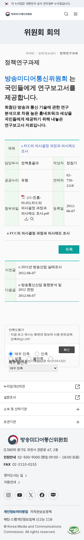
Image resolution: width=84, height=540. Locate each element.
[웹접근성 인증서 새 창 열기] (73, 528)
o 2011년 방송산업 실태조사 (40, 267)
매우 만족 (22, 354)
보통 (18, 358)
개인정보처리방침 (16, 512)
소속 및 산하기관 (15, 409)
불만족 (38, 358)
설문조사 (10, 397)
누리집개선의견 (14, 386)
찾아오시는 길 (14, 475)
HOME (30, 53)
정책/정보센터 (47, 53)
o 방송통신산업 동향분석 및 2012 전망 (40, 287)
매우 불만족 (18, 363)
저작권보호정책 (41, 512)
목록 (69, 249)
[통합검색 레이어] (66, 14)
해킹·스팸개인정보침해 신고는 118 (28, 519)
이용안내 (10, 482)
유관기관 (10, 422)
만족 (44, 354)
